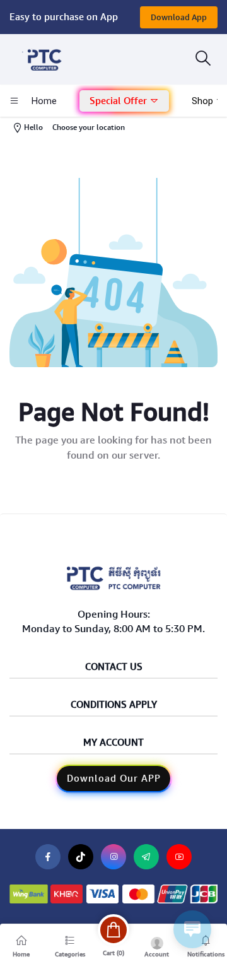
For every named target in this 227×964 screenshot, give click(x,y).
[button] (124, 101)
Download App (179, 17)
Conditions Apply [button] (114, 705)
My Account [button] (113, 743)
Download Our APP (114, 778)
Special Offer (119, 101)
